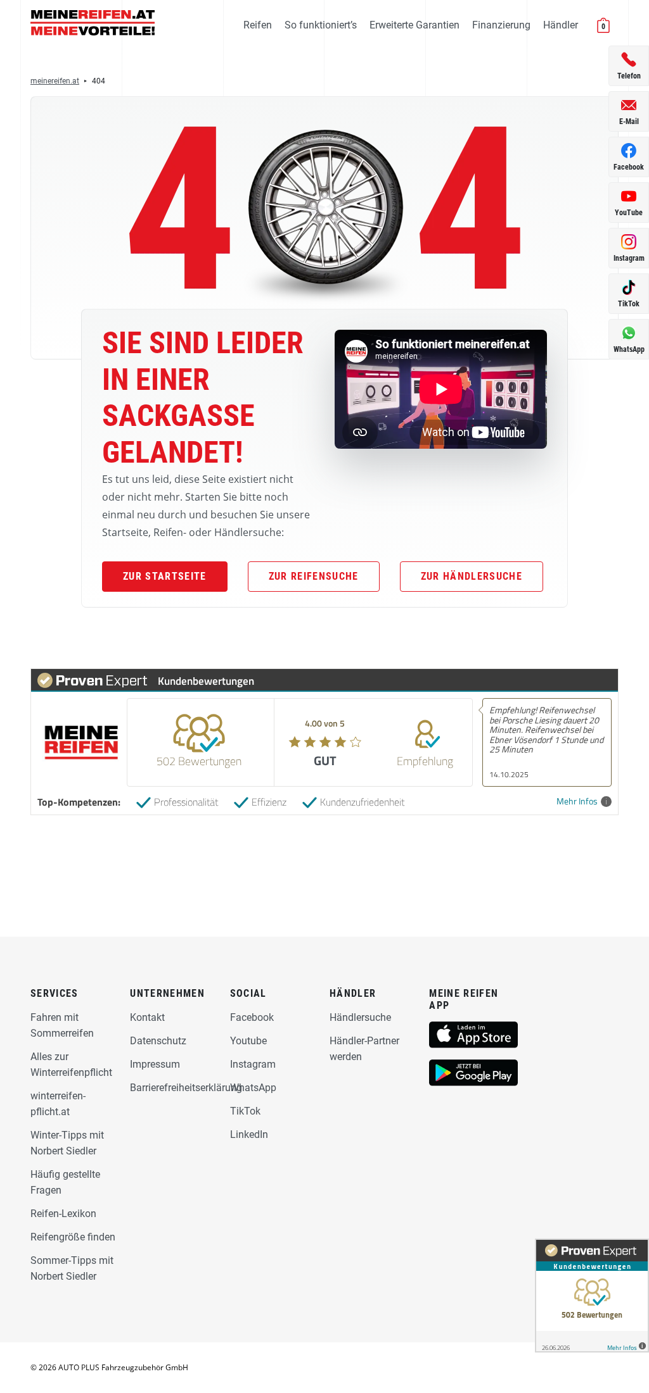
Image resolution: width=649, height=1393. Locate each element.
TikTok (245, 1111)
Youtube (248, 1041)
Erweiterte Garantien (414, 25)
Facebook (252, 1017)
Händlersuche (360, 1017)
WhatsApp (253, 1088)
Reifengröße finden (72, 1237)
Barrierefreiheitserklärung (186, 1088)
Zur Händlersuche (471, 576)
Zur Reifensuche (314, 576)
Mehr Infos (577, 801)
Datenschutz (158, 1041)
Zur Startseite (165, 576)
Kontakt (147, 1017)
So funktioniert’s (321, 25)
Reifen (257, 25)
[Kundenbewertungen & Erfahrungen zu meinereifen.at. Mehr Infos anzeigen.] (592, 1295)
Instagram (253, 1064)
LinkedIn (249, 1134)
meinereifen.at (54, 81)
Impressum (155, 1064)
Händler (560, 25)
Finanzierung (501, 25)
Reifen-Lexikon (63, 1214)
